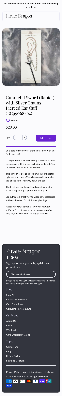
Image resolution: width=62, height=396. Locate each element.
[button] (53, 16)
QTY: (8, 137)
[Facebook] (7, 257)
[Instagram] (16, 257)
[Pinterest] (12, 257)
